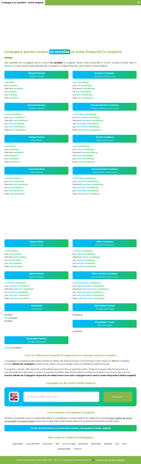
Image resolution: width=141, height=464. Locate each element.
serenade (96, 443)
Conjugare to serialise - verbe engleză (23, 2)
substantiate (64, 448)
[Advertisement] (70, 26)
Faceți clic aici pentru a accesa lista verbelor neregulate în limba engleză (70, 428)
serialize (108, 443)
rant (57, 443)
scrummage (69, 443)
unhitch (78, 448)
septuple (83, 443)
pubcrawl (47, 443)
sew (117, 443)
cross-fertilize (33, 443)
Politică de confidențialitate (110, 460)
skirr (124, 443)
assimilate (18, 443)
